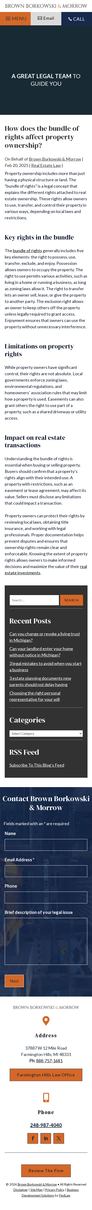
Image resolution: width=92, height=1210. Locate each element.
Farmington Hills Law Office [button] (46, 1074)
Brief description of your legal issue (39, 912)
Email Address (19, 859)
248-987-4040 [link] (46, 1125)
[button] (15, 17)
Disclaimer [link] (20, 1190)
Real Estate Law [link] (46, 165)
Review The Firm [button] (46, 1170)
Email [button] (48, 18)
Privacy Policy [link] (54, 1190)
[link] (46, 6)
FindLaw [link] (64, 1195)
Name (10, 833)
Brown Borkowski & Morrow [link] (55, 159)
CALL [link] (79, 19)
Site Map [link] (36, 1190)
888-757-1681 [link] (49, 1060)
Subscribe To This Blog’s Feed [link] (36, 765)
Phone (11, 886)
